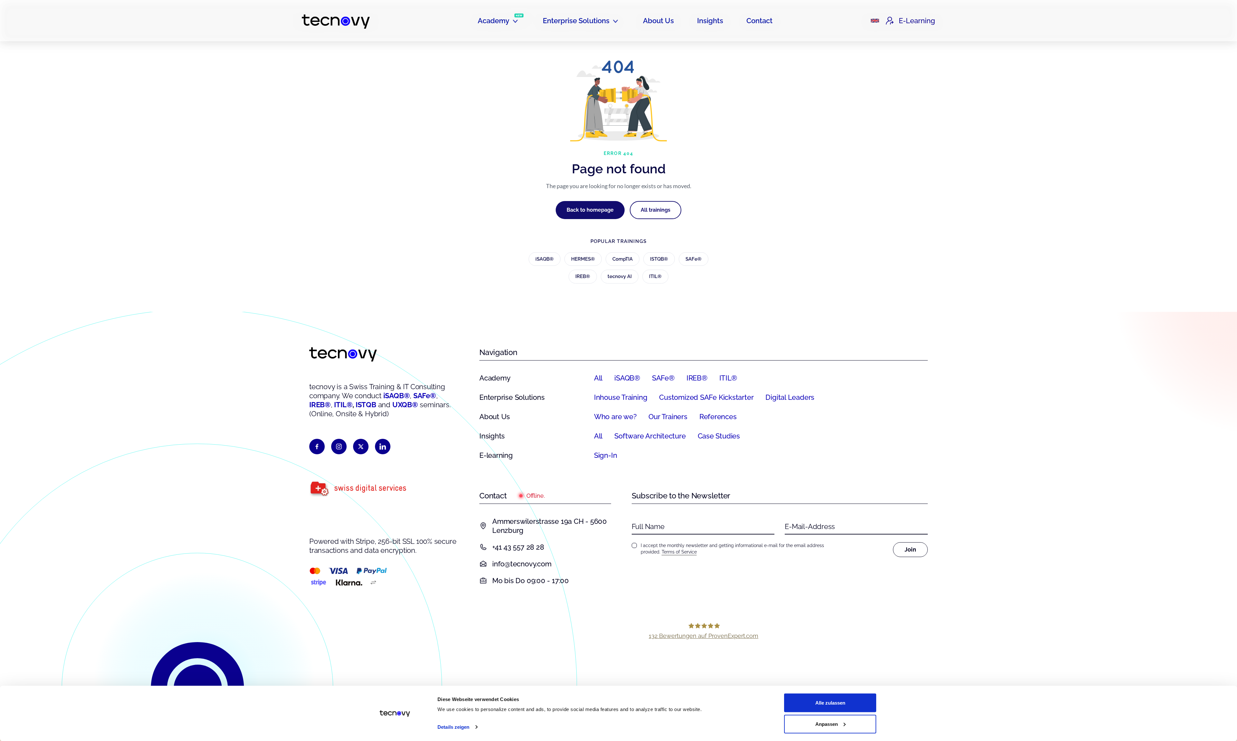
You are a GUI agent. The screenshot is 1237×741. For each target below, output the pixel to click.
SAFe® (694, 259)
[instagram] (339, 446)
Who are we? (615, 416)
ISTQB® (659, 259)
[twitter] (361, 446)
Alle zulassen (830, 703)
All (598, 378)
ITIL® (655, 276)
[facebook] (317, 446)
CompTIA (622, 259)
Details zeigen (453, 727)
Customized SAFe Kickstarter (706, 397)
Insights (710, 20)
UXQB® (405, 404)
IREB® (582, 276)
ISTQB (366, 404)
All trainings (655, 210)
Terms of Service (679, 551)
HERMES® (583, 259)
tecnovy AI (620, 276)
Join (910, 549)
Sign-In (605, 455)
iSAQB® (544, 259)
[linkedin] (382, 446)
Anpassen (826, 724)
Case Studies (719, 436)
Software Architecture (650, 436)
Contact (759, 20)
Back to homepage (590, 210)
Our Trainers (667, 416)
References (718, 416)
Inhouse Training (620, 397)
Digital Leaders (789, 397)
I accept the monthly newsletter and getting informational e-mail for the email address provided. (732, 548)
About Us (658, 20)
